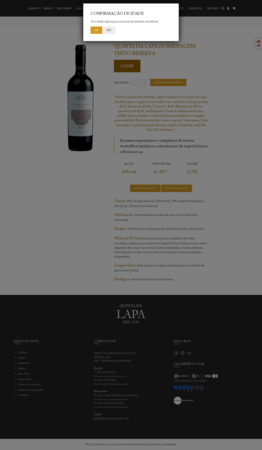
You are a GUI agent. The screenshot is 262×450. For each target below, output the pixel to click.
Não (109, 30)
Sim (96, 30)
